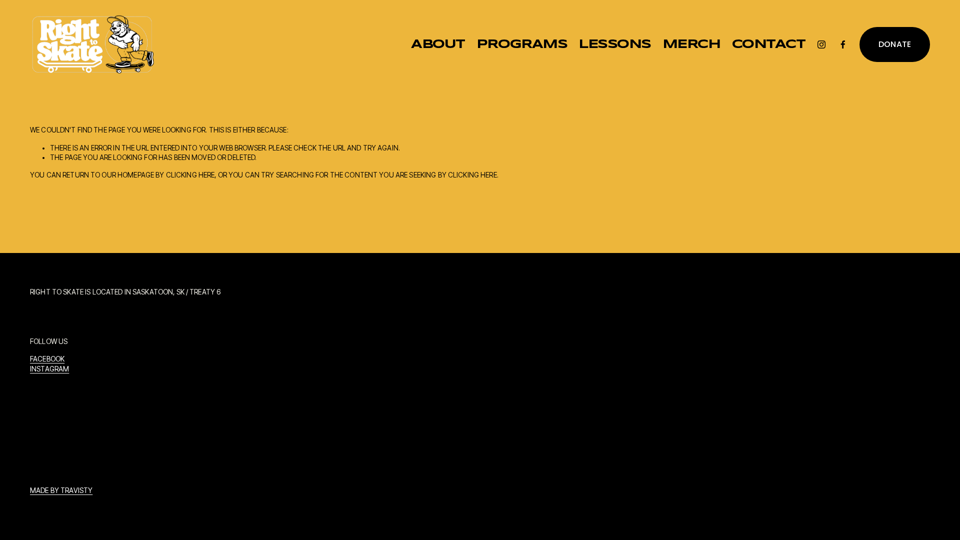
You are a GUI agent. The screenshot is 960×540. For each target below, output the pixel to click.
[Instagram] (821, 45)
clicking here (190, 175)
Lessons (614, 44)
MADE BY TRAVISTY (61, 490)
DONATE (895, 44)
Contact (769, 44)
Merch (691, 44)
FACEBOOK (47, 359)
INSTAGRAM (49, 369)
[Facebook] (843, 45)
